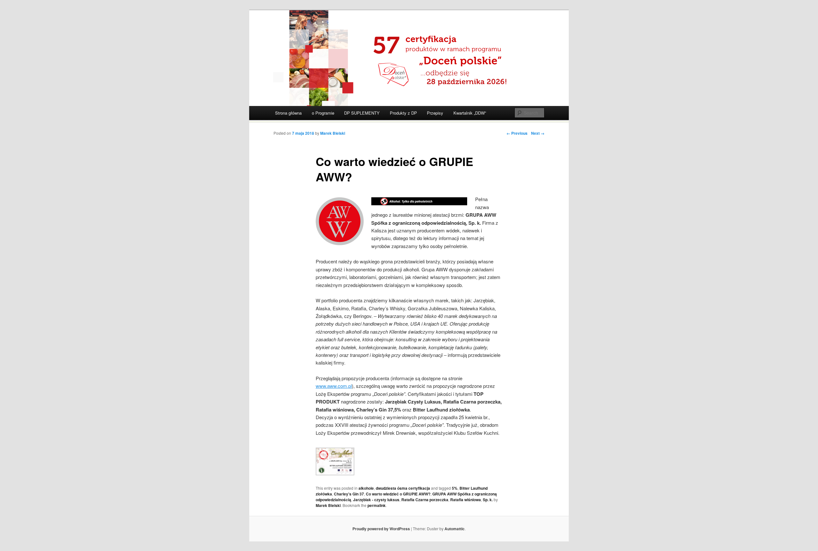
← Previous (517, 133)
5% (455, 488)
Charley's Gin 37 (349, 494)
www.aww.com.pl (334, 385)
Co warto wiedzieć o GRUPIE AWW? (398, 494)
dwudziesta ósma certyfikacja (403, 488)
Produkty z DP (403, 113)
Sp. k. (488, 499)
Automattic (454, 529)
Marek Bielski (332, 133)
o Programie (323, 113)
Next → (537, 133)
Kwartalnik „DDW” (469, 113)
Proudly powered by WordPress (381, 529)
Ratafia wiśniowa (465, 499)
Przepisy (435, 113)
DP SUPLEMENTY (362, 113)
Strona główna (288, 113)
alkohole (366, 488)
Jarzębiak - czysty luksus (376, 499)
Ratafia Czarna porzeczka (424, 499)
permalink (376, 505)
